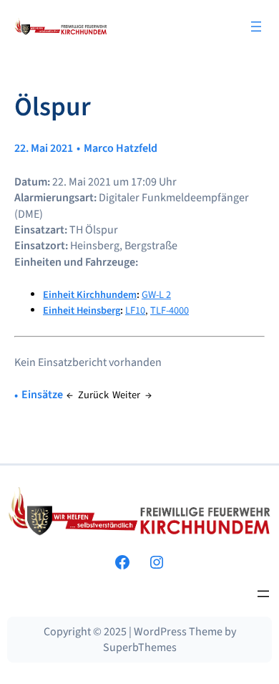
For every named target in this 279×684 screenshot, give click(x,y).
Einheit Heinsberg (81, 310)
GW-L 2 (156, 294)
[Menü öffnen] (256, 26)
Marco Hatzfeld (120, 148)
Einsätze (42, 395)
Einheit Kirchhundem (90, 294)
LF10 (135, 310)
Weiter (126, 395)
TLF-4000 (169, 310)
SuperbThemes (140, 647)
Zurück (93, 395)
